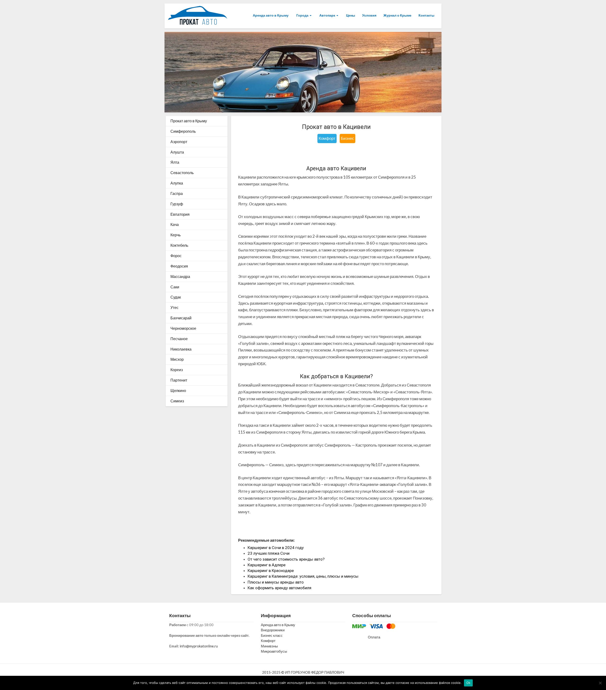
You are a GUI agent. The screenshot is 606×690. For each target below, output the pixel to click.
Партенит (178, 380)
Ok (468, 683)
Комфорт (327, 138)
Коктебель (179, 245)
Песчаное (179, 338)
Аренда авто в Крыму (271, 15)
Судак (175, 297)
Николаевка (181, 349)
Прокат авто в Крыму (188, 121)
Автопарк (327, 15)
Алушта (177, 152)
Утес (174, 307)
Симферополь (183, 131)
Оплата (374, 637)
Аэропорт (178, 141)
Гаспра (176, 193)
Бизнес (347, 138)
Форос (176, 255)
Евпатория (180, 214)
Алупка (176, 183)
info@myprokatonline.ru (199, 646)
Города (302, 15)
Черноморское (183, 328)
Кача (174, 224)
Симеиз (177, 401)
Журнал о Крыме (397, 15)
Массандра (180, 276)
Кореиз (176, 369)
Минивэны (269, 646)
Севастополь (182, 172)
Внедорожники (273, 630)
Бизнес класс (272, 635)
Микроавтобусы (274, 651)
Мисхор (177, 359)
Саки (174, 287)
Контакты (426, 15)
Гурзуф (176, 204)
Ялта (174, 162)
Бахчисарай (181, 318)
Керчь (175, 235)
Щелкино (178, 390)
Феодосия (179, 266)
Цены (350, 15)
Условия (369, 15)
